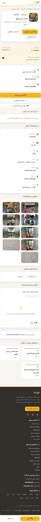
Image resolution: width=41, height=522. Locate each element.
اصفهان (25, 494)
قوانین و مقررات (35, 510)
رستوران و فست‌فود (34, 448)
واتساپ (20, 277)
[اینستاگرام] (37, 415)
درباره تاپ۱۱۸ (35, 424)
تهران (37, 494)
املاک (37, 467)
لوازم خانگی (36, 464)
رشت (27, 498)
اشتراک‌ (9, 519)
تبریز (13, 494)
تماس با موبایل (29, 32)
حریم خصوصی (26, 510)
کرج (8, 494)
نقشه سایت (18, 510)
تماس (29, 518)
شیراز (18, 494)
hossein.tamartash (13, 335)
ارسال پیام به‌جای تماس (20, 106)
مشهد (31, 494)
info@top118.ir (28, 486)
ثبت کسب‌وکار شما (32, 409)
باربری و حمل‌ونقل (34, 461)
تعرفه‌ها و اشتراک (34, 427)
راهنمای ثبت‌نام (35, 433)
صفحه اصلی (36, 9)
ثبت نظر (33, 323)
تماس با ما (36, 439)
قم (32, 498)
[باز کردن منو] (4, 3)
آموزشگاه (36, 458)
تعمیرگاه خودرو (35, 451)
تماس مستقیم (20, 95)
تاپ (33, 3)
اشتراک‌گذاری (31, 37)
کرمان (21, 498)
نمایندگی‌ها (36, 430)
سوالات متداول (35, 436)
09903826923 (29, 482)
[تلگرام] (33, 415)
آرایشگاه (37, 470)
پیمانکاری (29, 9)
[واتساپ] (28, 415)
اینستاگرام (31, 277)
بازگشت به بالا (5, 510)
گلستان (23, 9)
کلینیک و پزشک (35, 454)
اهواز (37, 498)
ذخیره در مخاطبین (13, 32)
